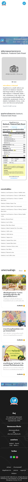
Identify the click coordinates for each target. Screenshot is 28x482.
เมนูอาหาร (23, 470)
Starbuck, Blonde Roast (7, 219)
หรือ (14, 432)
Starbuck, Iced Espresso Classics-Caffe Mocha (13, 195)
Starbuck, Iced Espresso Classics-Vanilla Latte (13, 192)
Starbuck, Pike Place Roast (8, 225)
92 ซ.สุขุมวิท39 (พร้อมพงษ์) (14, 417)
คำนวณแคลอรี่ (17, 467)
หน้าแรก (9, 467)
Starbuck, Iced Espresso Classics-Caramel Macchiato (12, 199)
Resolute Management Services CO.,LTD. (16, 479)
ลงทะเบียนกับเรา (14, 178)
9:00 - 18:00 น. (14, 445)
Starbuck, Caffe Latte (6, 231)
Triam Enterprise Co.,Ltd (14, 478)
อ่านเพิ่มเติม (20, 306)
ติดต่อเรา (14, 473)
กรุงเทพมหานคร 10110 (14, 421)
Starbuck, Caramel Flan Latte (8, 240)
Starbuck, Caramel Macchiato (8, 243)
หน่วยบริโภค (5, 127)
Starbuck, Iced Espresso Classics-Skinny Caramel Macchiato (13, 210)
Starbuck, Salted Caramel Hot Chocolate (11, 228)
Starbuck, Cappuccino (6, 237)
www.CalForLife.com (14, 176)
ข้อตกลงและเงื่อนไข (14, 430)
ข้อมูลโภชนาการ (6, 470)
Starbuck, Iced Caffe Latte (8, 255)
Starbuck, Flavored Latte (7, 252)
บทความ (15, 470)
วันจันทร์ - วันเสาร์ (14, 443)
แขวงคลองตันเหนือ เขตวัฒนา (14, 419)
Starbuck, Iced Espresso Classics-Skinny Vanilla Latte (13, 215)
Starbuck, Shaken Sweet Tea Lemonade (11, 206)
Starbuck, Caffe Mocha (7, 234)
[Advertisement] (14, 22)
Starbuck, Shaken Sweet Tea (8, 203)
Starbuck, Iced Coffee (7, 222)
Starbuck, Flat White (6, 249)
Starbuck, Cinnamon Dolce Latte (9, 246)
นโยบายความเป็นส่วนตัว (14, 434)
